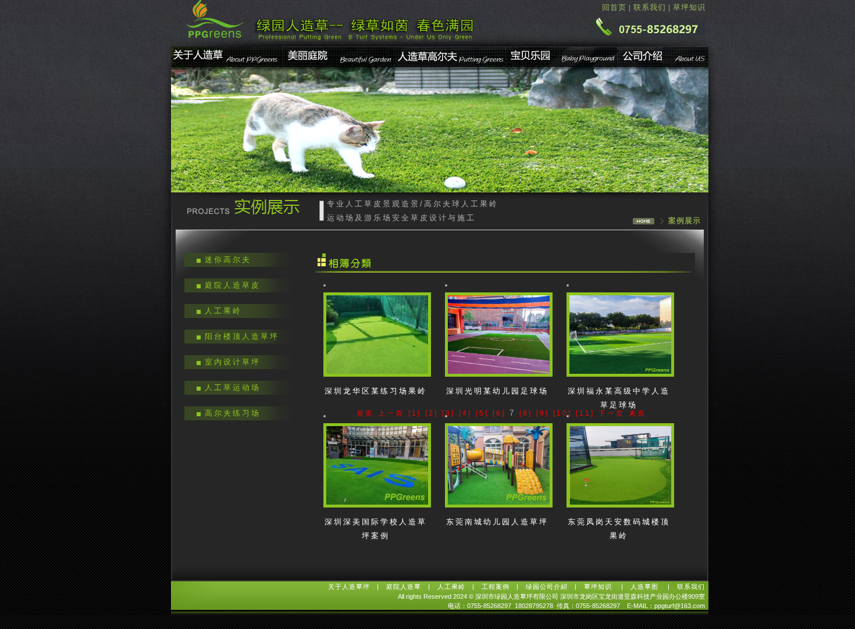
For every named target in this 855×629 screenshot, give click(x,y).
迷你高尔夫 (228, 259)
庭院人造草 (403, 586)
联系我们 (649, 7)
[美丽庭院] (338, 65)
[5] (482, 413)
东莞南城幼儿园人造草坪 (497, 521)
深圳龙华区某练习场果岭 (376, 391)
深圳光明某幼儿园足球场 (497, 391)
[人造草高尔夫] (450, 65)
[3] (448, 413)
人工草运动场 (233, 387)
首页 (365, 413)
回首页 (614, 7)
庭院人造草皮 (233, 285)
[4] (465, 413)
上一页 (391, 413)
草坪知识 (689, 7)
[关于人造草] (227, 65)
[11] (585, 413)
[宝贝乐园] (562, 65)
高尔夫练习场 (233, 413)
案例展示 (684, 220)
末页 (637, 413)
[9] (542, 413)
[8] (525, 413)
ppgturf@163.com (679, 605)
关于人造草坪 (349, 586)
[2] (431, 413)
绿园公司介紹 (547, 586)
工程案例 (496, 586)
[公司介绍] (663, 65)
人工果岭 (223, 310)
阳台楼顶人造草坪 (242, 336)
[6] (499, 413)
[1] (414, 413)
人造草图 (645, 586)
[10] (562, 413)
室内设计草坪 (233, 362)
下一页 (611, 413)
